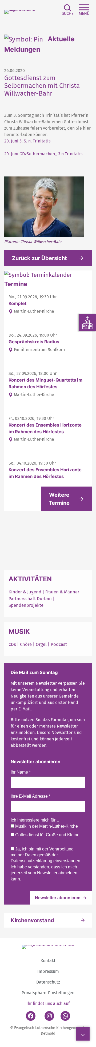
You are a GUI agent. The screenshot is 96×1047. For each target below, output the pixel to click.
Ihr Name (21, 772)
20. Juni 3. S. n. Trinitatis (27, 141)
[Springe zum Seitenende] (83, 1034)
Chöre (26, 644)
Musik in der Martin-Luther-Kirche (46, 826)
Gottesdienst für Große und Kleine (46, 835)
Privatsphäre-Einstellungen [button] (48, 992)
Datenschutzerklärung (31, 860)
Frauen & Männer (62, 591)
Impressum (48, 971)
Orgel (41, 644)
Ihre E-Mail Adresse (30, 796)
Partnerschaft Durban (30, 598)
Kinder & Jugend (25, 591)
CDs (13, 644)
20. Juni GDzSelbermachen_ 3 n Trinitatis (43, 153)
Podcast (59, 644)
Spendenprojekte (26, 605)
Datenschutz (48, 982)
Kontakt (48, 960)
